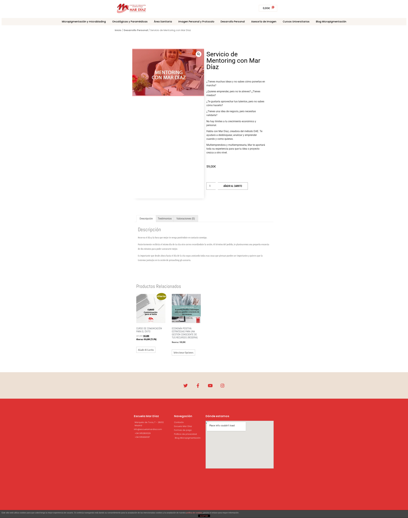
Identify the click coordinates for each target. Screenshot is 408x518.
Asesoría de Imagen (263, 21)
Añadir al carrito (232, 186)
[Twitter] (185, 385)
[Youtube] (210, 385)
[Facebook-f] (198, 385)
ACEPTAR (204, 516)
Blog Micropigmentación (331, 21)
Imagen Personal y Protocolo (196, 21)
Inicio (118, 30)
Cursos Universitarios (296, 21)
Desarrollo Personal (233, 21)
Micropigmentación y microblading (84, 21)
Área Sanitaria (163, 21)
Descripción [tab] (146, 218)
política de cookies (194, 513)
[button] (198, 54)
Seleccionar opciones (183, 352)
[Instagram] (222, 385)
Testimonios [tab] (165, 218)
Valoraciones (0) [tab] (185, 218)
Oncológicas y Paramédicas (130, 21)
